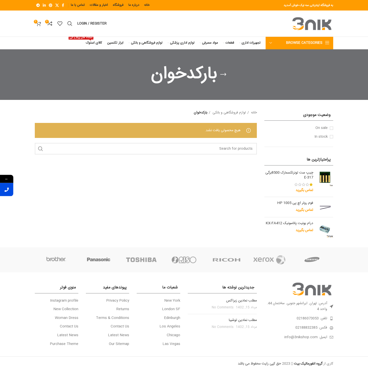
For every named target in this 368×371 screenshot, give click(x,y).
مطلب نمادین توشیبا (243, 320)
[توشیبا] (141, 259)
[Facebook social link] (63, 5)
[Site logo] (312, 24)
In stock (321, 136)
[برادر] (56, 259)
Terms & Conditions (112, 318)
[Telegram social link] (38, 5)
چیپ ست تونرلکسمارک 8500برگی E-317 (289, 175)
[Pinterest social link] (50, 5)
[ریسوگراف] (184, 259)
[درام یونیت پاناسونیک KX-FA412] (325, 229)
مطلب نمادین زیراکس (241, 301)
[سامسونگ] (312, 259)
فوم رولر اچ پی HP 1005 (295, 203)
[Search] (70, 24)
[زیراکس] (269, 259)
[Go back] (223, 75)
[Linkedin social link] (44, 5)
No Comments (223, 307)
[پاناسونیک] (98, 259)
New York (172, 300)
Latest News (118, 335)
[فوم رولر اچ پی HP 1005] (325, 207)
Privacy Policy (117, 300)
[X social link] (57, 5)
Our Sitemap (119, 344)
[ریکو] (226, 259)
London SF (171, 309)
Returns (122, 309)
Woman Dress (66, 318)
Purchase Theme (64, 344)
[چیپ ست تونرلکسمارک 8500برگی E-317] (325, 181)
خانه (253, 112)
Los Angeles (169, 326)
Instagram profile (64, 300)
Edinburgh (172, 318)
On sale (321, 128)
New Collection (65, 309)
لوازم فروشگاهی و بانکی (229, 112)
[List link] (298, 318)
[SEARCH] (40, 148)
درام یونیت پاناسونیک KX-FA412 (289, 223)
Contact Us (120, 326)
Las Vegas (171, 344)
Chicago (173, 335)
